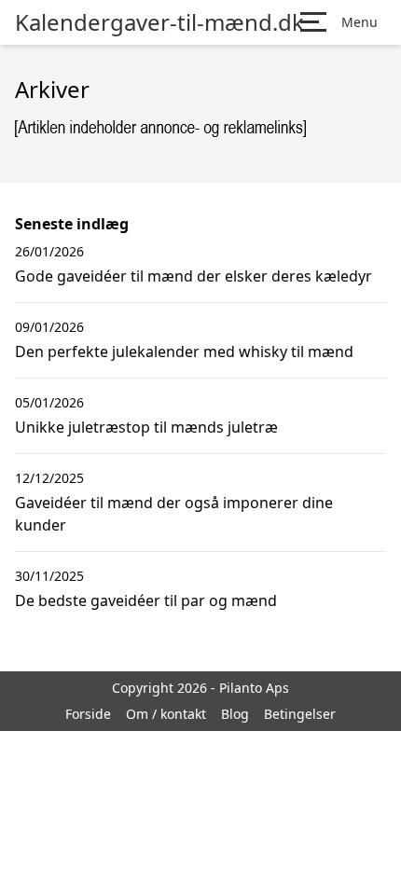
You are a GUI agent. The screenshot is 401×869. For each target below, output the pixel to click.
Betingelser (300, 714)
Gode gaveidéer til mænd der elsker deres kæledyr (193, 276)
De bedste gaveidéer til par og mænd (146, 600)
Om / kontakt (166, 714)
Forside (88, 714)
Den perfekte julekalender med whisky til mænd (184, 351)
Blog (235, 714)
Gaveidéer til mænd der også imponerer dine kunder (174, 513)
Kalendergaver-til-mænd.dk (159, 22)
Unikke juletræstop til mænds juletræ (146, 427)
